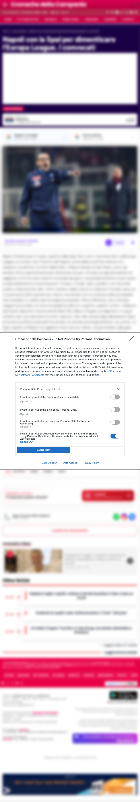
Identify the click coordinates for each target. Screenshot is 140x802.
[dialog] (70, 401)
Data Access (70, 462)
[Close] (132, 339)
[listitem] (70, 389)
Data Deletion (49, 462)
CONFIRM (43, 450)
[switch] (115, 397)
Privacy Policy (91, 462)
